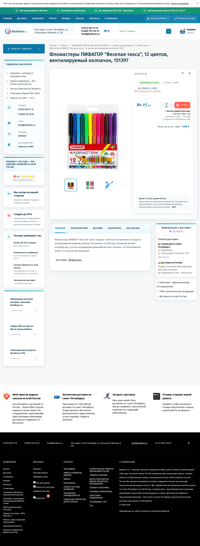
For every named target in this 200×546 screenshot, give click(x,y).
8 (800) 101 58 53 (26, 114)
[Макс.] (108, 31)
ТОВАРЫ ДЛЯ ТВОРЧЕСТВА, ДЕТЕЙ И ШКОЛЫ (90, 45)
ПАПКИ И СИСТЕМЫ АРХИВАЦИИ (72, 488)
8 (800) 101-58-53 (90, 31)
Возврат (66, 18)
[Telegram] (104, 31)
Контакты (94, 18)
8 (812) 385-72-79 (89, 28)
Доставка (22, 18)
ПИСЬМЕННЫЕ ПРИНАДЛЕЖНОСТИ (72, 494)
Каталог (80, 18)
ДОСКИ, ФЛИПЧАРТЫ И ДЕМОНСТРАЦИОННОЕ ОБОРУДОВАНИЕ (99, 481)
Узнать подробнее (180, 3)
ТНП (91, 506)
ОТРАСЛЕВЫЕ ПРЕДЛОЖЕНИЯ (96, 496)
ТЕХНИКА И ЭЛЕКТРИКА (99, 488)
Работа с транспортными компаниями (14, 521)
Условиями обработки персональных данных (13, 493)
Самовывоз (38, 18)
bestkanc (22, 136)
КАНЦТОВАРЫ (69, 483)
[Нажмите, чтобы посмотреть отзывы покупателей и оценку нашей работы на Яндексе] (24, 178)
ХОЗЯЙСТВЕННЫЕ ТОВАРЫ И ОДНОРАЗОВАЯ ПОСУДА (101, 470)
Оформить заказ (40, 477)
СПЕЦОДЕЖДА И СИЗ (98, 502)
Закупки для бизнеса (12, 526)
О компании (111, 18)
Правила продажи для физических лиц (13, 531)
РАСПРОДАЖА (69, 469)
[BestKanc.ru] (15, 31)
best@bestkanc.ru (90, 34)
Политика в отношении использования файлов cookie (13, 501)
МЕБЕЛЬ (67, 479)
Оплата (53, 18)
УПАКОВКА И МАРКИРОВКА (101, 492)
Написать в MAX (25, 146)
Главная (7, 18)
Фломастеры (142, 45)
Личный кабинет (40, 473)
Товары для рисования (123, 45)
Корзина (37, 469)
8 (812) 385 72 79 (25, 109)
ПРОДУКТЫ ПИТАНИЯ (98, 475)
